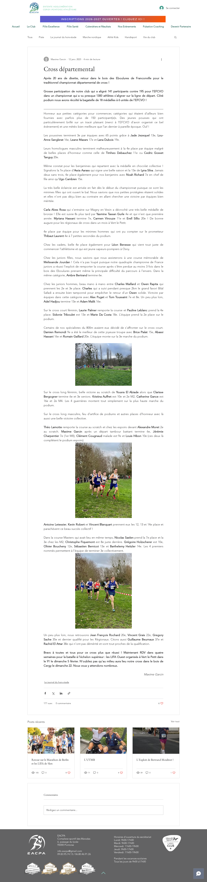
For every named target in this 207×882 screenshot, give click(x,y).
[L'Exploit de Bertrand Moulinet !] (156, 741)
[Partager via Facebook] (45, 693)
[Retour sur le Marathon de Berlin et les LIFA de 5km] (51, 741)
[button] (99, 26)
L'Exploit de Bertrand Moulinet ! (155, 760)
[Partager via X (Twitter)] (53, 693)
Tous (29, 37)
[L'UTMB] (103, 741)
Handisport (131, 37)
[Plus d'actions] (161, 59)
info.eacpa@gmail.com (69, 851)
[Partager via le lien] (69, 693)
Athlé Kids (113, 37)
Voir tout (175, 721)
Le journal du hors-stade (63, 37)
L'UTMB (89, 760)
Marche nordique (92, 37)
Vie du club (149, 37)
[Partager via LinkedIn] (61, 693)
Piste (41, 37)
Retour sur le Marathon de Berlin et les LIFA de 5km (50, 761)
